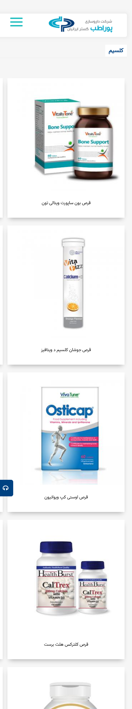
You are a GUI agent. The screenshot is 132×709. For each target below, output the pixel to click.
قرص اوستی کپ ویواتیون (66, 497)
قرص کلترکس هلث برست (66, 644)
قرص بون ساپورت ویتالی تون (66, 203)
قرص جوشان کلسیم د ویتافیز (66, 349)
